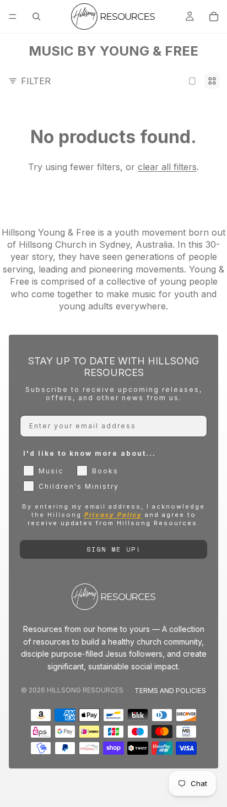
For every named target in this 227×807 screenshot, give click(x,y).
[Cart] (214, 16)
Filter (36, 80)
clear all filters (167, 166)
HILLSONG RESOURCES (85, 690)
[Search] (36, 16)
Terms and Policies (170, 690)
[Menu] (12, 16)
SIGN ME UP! (114, 549)
